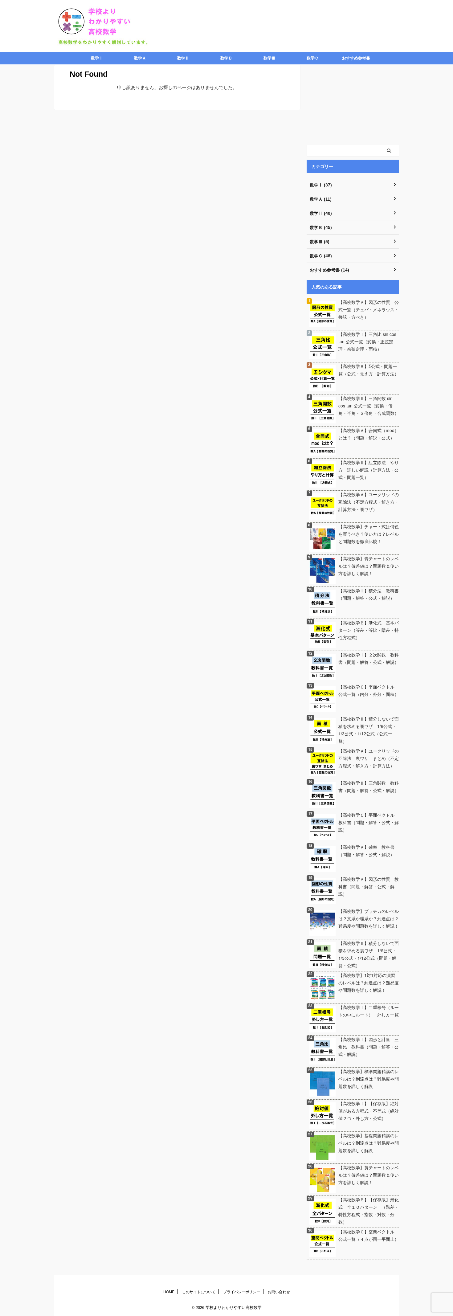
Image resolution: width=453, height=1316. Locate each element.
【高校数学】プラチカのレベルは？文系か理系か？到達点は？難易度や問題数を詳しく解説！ (368, 918)
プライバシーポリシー (241, 1291)
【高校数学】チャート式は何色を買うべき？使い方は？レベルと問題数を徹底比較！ (368, 533)
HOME (168, 1291)
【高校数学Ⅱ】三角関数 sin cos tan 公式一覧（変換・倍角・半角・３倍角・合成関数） (368, 405)
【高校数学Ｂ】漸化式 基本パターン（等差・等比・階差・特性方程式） (368, 629)
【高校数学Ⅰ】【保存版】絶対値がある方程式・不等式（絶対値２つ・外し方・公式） (368, 1110)
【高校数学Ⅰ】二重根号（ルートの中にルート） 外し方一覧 (368, 1011)
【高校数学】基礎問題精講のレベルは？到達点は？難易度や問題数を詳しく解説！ (368, 1142)
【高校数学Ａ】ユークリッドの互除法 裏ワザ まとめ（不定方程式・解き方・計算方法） (368, 758)
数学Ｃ (313, 58)
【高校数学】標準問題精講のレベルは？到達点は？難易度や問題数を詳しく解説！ (368, 1078)
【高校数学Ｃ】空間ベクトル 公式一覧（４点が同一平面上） (368, 1235)
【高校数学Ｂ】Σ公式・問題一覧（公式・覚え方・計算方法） (368, 370)
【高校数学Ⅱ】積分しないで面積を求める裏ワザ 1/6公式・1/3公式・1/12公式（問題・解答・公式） (368, 954)
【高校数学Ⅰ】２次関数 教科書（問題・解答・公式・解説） (368, 658)
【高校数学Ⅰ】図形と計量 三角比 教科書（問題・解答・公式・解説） (368, 1046)
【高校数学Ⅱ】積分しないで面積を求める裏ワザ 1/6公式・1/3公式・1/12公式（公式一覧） (368, 730)
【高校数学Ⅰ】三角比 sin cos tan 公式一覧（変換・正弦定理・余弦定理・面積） (367, 341)
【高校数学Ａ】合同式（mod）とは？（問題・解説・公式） (368, 434)
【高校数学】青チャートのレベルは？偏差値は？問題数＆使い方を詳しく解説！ (368, 565)
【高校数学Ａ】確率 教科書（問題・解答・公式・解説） (366, 850)
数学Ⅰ (97, 58)
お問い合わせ (279, 1291)
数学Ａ (140, 58)
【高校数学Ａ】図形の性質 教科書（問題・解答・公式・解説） (368, 886)
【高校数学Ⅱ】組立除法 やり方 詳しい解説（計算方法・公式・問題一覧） (368, 469)
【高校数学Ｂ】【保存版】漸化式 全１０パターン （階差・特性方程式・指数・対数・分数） (368, 1210)
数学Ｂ (226, 58)
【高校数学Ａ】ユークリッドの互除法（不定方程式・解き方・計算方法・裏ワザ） (368, 501)
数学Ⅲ (269, 58)
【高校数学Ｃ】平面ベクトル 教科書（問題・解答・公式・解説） (368, 822)
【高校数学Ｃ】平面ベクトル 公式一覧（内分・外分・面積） (368, 690)
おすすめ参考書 (356, 58)
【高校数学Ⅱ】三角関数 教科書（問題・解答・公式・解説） (368, 786)
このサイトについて (198, 1291)
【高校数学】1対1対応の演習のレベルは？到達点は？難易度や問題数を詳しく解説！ (368, 982)
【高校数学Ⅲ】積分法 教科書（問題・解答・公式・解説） (368, 594)
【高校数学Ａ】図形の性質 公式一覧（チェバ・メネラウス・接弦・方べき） (368, 309)
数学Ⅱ (183, 58)
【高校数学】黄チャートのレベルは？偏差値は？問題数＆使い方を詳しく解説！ (368, 1174)
